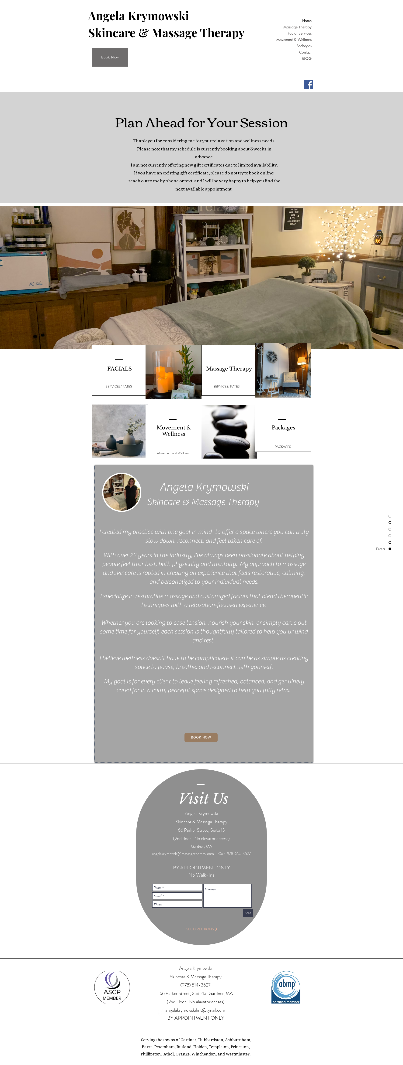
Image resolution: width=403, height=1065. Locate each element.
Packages (304, 46)
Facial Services (300, 33)
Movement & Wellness (294, 39)
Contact (305, 52)
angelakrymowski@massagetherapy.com (183, 853)
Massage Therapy (297, 27)
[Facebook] (308, 84)
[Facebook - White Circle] (161, 1012)
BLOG (307, 58)
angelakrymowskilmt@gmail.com (195, 1010)
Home (307, 20)
